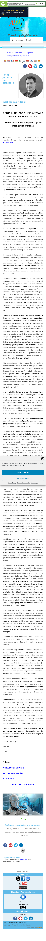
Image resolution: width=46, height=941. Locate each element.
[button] (43, 458)
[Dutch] (24, 61)
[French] (12, 61)
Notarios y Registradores (23, 35)
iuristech (28, 828)
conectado (23, 860)
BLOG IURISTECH (10, 778)
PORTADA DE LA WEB (23, 784)
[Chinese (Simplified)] (27, 61)
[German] (16, 61)
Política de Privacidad (23, 483)
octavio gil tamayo (23, 832)
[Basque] (35, 61)
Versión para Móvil (23, 871)
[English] (8, 61)
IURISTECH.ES (8, 142)
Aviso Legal (34, 483)
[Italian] (20, 61)
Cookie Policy (12, 483)
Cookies (28, 925)
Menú (23, 47)
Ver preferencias (23, 478)
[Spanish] (5, 61)
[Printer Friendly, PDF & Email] (23, 819)
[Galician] (31, 61)
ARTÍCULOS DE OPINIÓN (13, 768)
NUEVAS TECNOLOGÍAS (13, 773)
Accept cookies (23, 472)
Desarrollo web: (34, 928)
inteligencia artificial (15, 828)
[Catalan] (39, 61)
